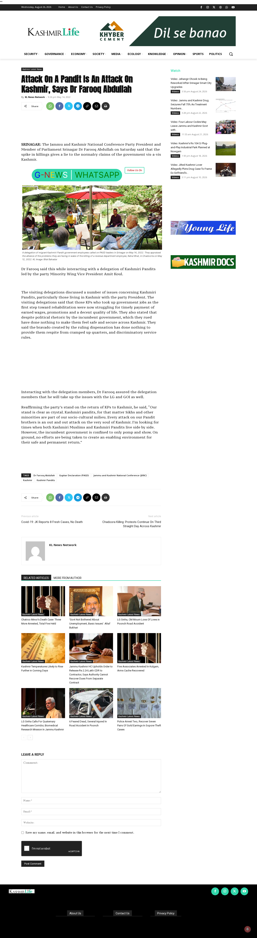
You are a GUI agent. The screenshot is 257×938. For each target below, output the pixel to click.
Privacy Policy (165, 913)
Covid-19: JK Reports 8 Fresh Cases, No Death (52, 522)
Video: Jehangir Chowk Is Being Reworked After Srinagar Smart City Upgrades (191, 82)
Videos (175, 91)
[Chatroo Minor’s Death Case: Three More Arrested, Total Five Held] (43, 601)
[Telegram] (78, 106)
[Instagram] (207, 7)
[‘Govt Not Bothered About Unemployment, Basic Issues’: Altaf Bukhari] (91, 601)
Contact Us (123, 913)
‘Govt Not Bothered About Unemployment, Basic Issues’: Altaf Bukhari (89, 623)
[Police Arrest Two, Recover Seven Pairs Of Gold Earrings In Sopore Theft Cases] (139, 703)
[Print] (106, 106)
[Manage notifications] (247, 929)
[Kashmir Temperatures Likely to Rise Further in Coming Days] (43, 648)
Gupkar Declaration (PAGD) (74, 475)
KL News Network (35, 96)
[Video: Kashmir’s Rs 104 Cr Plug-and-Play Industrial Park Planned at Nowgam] (226, 148)
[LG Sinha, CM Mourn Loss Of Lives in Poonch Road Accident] (139, 601)
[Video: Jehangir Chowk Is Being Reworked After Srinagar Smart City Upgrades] (226, 84)
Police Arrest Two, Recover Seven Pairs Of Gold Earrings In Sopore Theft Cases (139, 725)
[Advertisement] (91, 128)
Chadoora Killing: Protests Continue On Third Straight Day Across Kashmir (131, 524)
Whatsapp (97, 175)
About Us (75, 913)
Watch (175, 71)
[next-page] (30, 737)
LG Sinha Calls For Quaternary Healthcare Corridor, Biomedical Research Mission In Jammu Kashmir (42, 725)
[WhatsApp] (226, 7)
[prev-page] (23, 737)
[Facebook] (201, 7)
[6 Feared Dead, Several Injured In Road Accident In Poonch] (91, 703)
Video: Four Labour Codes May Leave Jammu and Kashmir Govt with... (189, 125)
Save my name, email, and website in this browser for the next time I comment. (79, 832)
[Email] (96, 106)
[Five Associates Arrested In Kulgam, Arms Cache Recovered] (139, 648)
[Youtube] (233, 7)
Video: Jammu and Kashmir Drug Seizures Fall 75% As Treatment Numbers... (190, 104)
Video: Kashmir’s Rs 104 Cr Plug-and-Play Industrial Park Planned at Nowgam (190, 147)
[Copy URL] (87, 106)
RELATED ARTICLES (36, 578)
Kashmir (27, 480)
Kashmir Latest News (32, 69)
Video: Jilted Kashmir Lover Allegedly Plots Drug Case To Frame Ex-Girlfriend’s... (191, 168)
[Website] (220, 7)
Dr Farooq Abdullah (44, 475)
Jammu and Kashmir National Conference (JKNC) (120, 475)
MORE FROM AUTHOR (68, 578)
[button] (231, 54)
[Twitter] (214, 7)
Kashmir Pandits (46, 480)
